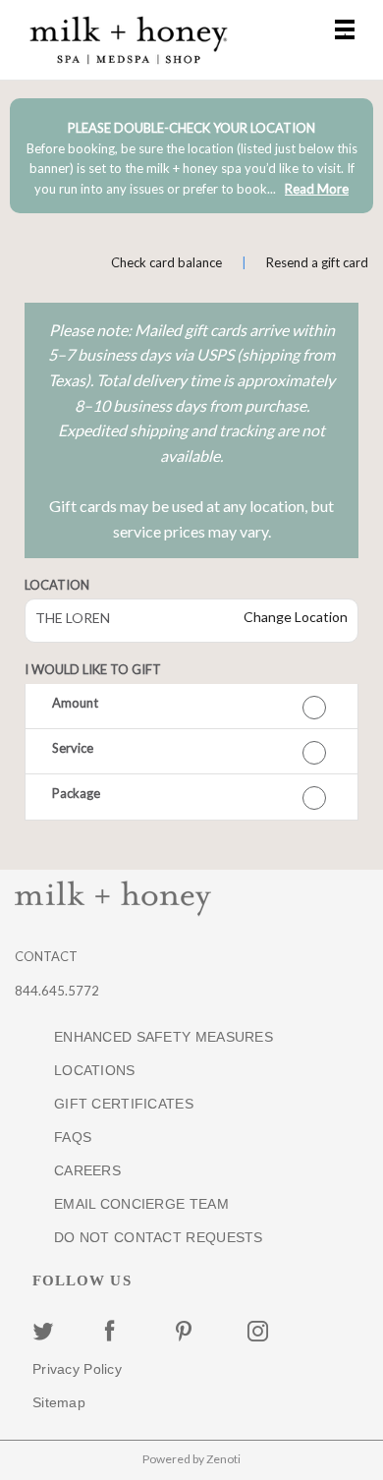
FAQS (72, 1137)
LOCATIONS (95, 1070)
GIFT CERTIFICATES (123, 1103)
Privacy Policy (77, 1369)
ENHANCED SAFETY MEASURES (163, 1037)
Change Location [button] (294, 616)
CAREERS (87, 1170)
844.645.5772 (57, 990)
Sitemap (58, 1402)
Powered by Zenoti (191, 1459)
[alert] (191, 155)
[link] (317, 189)
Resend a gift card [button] (317, 262)
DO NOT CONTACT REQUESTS (158, 1237)
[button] (191, 706)
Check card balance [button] (166, 262)
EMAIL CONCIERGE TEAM (141, 1204)
